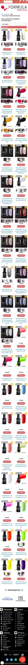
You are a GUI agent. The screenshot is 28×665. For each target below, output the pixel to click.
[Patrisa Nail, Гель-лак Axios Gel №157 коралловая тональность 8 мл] (7, 448)
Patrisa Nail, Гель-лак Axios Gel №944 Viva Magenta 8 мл (21, 111)
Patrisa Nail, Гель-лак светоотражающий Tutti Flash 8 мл (21, 82)
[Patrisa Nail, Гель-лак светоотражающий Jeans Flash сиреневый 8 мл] (21, 301)
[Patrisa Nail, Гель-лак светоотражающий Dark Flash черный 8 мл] (21, 241)
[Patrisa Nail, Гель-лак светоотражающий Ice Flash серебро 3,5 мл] (7, 332)
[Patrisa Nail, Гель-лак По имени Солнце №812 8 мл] (21, 506)
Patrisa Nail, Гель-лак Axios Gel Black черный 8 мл (21, 140)
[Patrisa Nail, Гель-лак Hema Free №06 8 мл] (7, 63)
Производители (14, 590)
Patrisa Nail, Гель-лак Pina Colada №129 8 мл (21, 465)
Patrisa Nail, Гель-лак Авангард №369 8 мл (21, 553)
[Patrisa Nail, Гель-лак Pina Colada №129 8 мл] (21, 448)
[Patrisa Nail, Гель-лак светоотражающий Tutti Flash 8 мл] (21, 63)
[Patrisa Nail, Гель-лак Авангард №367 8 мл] (7, 565)
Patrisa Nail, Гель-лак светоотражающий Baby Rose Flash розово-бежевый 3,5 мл (7, 201)
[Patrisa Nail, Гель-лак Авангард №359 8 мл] (21, 565)
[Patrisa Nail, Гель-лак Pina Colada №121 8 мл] (21, 478)
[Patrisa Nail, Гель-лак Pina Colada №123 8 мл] (7, 506)
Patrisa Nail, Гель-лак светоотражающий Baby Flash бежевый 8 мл (7, 261)
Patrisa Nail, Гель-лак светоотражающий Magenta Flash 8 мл (7, 111)
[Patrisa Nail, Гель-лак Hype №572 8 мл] (7, 361)
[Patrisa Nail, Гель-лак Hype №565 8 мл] (21, 361)
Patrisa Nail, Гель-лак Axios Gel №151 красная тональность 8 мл (21, 437)
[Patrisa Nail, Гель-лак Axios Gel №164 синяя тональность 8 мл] (21, 389)
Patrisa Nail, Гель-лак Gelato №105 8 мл (7, 496)
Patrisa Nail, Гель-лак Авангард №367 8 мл (7, 582)
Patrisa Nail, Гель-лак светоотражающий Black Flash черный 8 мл (7, 169)
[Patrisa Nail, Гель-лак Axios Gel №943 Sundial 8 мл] (7, 121)
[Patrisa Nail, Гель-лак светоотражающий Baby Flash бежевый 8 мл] (7, 241)
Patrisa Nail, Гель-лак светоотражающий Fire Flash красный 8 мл (21, 231)
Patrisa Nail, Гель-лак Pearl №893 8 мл (7, 53)
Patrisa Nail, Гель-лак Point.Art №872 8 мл (7, 290)
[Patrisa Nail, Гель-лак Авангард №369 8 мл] (21, 535)
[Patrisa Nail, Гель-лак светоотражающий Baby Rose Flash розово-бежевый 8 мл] (21, 151)
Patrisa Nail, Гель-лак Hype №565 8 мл (21, 379)
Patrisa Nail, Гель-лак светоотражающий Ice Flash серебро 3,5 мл (7, 351)
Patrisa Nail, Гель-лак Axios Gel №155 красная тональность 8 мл (7, 437)
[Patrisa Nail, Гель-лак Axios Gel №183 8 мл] (7, 389)
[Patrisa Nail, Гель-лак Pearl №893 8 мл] (7, 35)
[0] (19, 1)
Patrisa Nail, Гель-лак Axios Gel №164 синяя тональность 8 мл (21, 408)
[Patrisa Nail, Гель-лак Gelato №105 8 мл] (7, 478)
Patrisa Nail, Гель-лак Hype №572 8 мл (7, 379)
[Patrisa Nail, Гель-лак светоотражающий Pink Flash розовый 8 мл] (21, 272)
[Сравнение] (22, 1)
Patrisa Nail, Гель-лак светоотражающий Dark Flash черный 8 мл (21, 260)
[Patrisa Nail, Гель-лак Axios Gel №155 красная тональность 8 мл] (7, 418)
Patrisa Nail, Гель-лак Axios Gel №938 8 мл (21, 199)
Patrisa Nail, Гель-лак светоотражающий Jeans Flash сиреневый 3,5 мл (7, 321)
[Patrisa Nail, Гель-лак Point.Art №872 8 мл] (7, 272)
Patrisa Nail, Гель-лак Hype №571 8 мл (21, 350)
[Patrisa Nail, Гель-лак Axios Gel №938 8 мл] (21, 181)
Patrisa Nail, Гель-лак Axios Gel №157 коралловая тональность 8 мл (7, 467)
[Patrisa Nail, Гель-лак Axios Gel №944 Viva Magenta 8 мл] (21, 92)
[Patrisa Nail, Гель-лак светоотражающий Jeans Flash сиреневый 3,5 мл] (7, 301)
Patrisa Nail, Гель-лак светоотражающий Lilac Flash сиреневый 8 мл (7, 231)
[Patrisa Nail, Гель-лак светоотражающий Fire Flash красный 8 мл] (21, 212)
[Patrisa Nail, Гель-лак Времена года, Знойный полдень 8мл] (7, 535)
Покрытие (6, 14)
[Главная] (1, 14)
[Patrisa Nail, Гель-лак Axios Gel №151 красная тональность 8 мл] (21, 418)
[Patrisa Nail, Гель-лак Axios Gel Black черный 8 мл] (21, 121)
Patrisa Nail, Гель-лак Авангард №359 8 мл (21, 582)
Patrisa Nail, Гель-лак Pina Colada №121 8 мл (21, 496)
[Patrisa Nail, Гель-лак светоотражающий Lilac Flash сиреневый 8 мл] (7, 212)
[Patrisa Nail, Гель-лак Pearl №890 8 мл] (21, 35)
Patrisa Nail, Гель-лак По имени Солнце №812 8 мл (21, 525)
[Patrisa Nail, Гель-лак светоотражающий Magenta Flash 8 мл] (7, 92)
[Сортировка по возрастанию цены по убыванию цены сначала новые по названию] (14, 24)
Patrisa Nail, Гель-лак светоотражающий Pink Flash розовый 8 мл (21, 291)
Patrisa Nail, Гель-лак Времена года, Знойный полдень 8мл (7, 554)
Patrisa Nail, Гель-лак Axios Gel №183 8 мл (7, 407)
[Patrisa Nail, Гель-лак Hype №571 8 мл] (21, 332)
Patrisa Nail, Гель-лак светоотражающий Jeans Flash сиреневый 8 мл (21, 321)
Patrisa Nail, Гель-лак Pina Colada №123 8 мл (7, 524)
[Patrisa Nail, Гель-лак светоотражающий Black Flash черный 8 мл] (7, 151)
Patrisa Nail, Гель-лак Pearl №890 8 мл (21, 53)
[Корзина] (26, 1)
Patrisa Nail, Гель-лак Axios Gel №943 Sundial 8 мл (7, 140)
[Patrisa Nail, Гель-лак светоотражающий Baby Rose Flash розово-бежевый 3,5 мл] (7, 181)
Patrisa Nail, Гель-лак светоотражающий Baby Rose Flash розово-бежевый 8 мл (21, 170)
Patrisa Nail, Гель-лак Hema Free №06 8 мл (7, 81)
